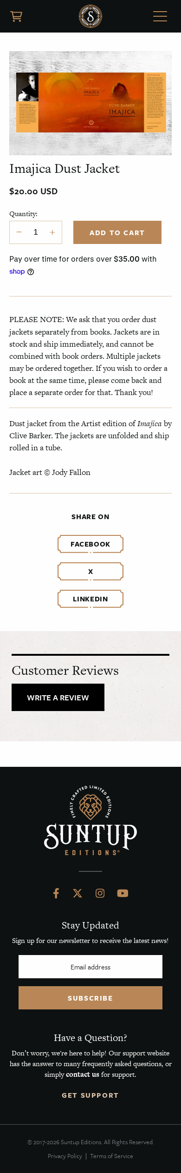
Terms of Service (111, 1155)
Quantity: (23, 213)
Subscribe (90, 998)
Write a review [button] (58, 697)
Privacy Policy (65, 1155)
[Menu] (160, 17)
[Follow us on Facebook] (56, 895)
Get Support (90, 1095)
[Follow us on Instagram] (100, 895)
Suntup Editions (90, 16)
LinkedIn (90, 598)
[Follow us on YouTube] (123, 895)
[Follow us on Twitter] (77, 895)
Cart (16, 16)
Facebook (90, 544)
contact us (82, 1074)
